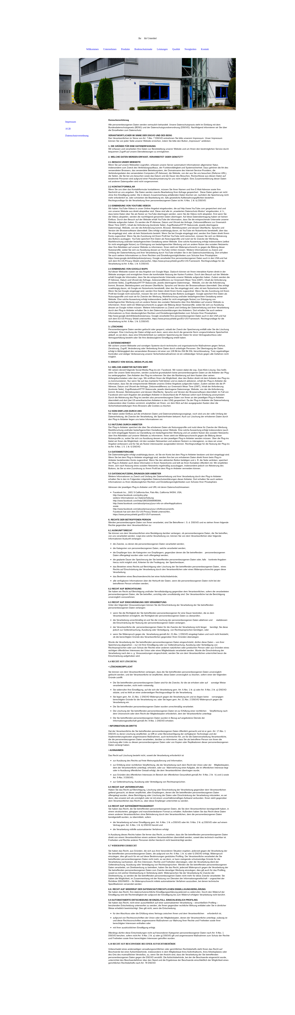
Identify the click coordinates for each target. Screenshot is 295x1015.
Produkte (125, 49)
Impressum (70, 121)
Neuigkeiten (190, 49)
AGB (68, 128)
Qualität (176, 49)
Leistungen (162, 49)
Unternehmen (109, 49)
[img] (147, 15)
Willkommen (92, 49)
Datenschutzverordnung (76, 135)
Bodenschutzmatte (143, 49)
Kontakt (205, 49)
